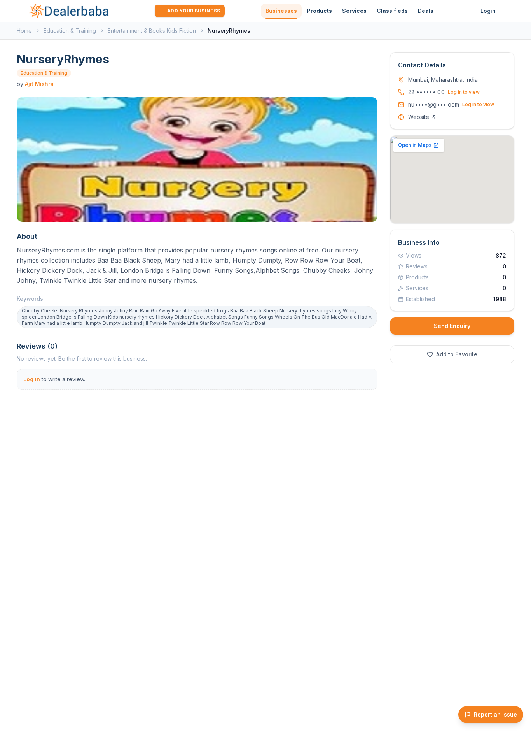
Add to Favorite (456, 354)
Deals (425, 10)
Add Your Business (193, 11)
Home (24, 30)
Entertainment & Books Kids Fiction (152, 30)
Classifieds (392, 10)
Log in (31, 379)
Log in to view (464, 92)
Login (488, 10)
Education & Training (70, 30)
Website (418, 117)
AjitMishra (39, 84)
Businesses (281, 10)
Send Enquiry (452, 326)
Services (354, 10)
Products (319, 10)
